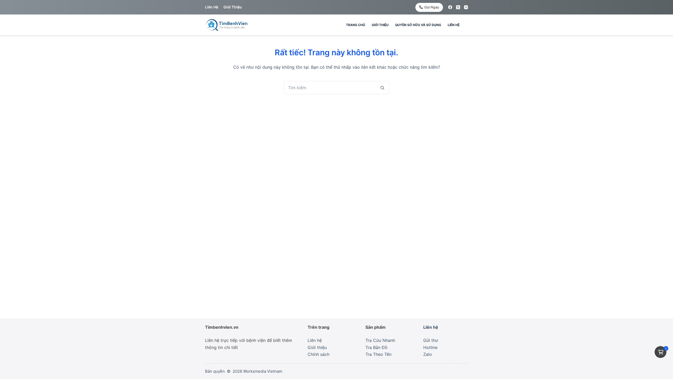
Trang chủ (355, 25)
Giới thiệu (232, 7)
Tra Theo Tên (378, 354)
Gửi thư (430, 340)
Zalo (427, 354)
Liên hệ (211, 7)
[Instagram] (466, 7)
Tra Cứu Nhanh (380, 340)
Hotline (430, 347)
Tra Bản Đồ (376, 347)
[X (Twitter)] (458, 7)
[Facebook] (450, 7)
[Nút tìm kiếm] (382, 87)
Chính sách (318, 354)
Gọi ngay (431, 7)
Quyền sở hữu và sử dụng (418, 25)
